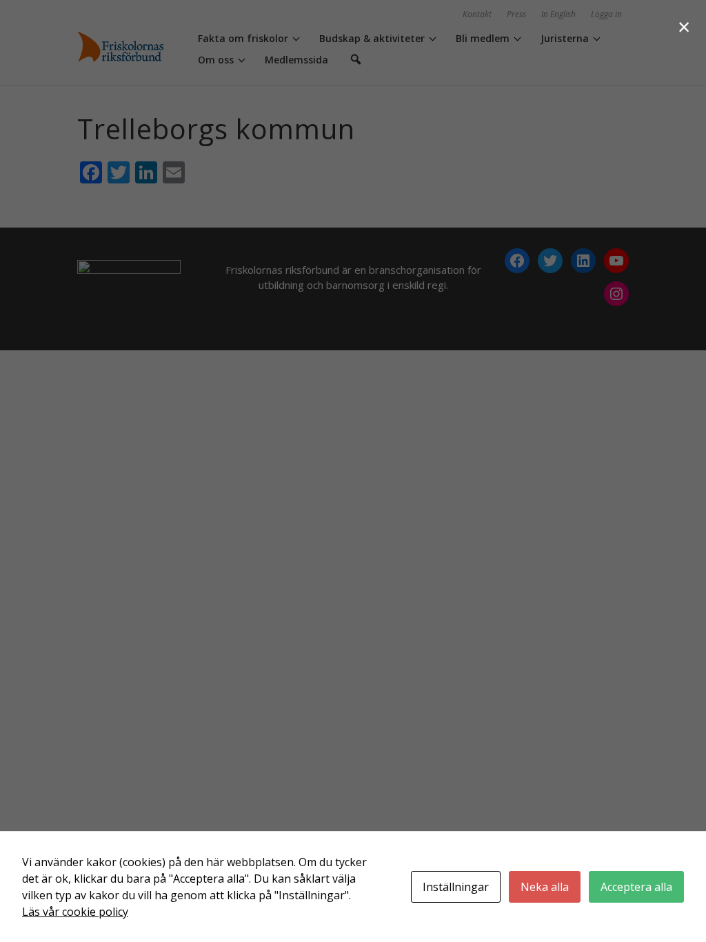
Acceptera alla (636, 886)
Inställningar (456, 886)
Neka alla (545, 886)
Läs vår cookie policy (75, 911)
